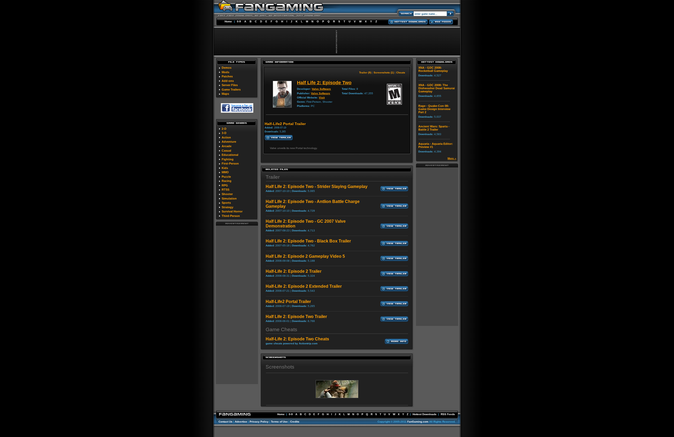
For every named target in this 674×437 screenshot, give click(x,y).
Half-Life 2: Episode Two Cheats (297, 339)
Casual (226, 150)
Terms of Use (279, 421)
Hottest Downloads (425, 414)
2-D (224, 128)
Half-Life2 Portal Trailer (288, 301)
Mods (225, 72)
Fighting (228, 159)
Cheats (400, 72)
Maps (225, 93)
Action (226, 137)
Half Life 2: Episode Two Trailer (296, 316)
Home (228, 21)
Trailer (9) (365, 72)
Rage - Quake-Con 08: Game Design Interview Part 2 (434, 109)
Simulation (229, 198)
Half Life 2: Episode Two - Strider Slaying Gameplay (317, 186)
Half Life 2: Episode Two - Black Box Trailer (308, 241)
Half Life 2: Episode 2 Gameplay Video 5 (305, 256)
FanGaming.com (417, 421)
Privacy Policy (259, 421)
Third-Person (231, 215)
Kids (225, 168)
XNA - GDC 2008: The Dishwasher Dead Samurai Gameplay (436, 88)
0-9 (239, 21)
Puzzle (226, 176)
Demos (226, 67)
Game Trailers (231, 89)
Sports (226, 202)
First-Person (230, 163)
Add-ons (228, 80)
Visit (322, 97)
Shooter (227, 194)
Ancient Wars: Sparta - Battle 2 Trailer (433, 128)
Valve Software (321, 88)
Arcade (226, 146)
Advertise (241, 421)
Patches (227, 76)
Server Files (230, 85)
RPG (225, 185)
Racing (226, 180)
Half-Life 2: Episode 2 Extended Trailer (304, 286)
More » (452, 158)
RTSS (225, 189)
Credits (294, 421)
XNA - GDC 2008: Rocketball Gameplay (433, 69)
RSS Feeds (448, 414)
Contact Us (225, 421)
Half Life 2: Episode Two (324, 82)
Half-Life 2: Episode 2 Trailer (293, 271)
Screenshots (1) (384, 72)
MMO (225, 172)
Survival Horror (232, 211)
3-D (224, 133)
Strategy (227, 207)
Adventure (229, 141)
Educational (230, 154)
